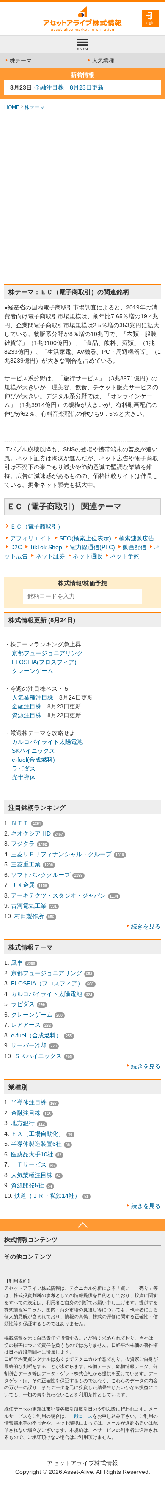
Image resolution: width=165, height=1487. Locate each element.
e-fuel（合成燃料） (36, 1035)
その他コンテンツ (28, 1256)
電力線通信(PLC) (92, 547)
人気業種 (103, 60)
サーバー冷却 (29, 1045)
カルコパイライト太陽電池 (47, 741)
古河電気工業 (29, 905)
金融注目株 (26, 706)
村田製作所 (29, 916)
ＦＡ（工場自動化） (37, 1133)
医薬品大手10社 (32, 1154)
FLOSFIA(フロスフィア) (44, 662)
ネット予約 (125, 556)
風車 (17, 962)
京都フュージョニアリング (47, 653)
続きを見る (146, 926)
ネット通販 (87, 556)
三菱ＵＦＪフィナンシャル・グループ (61, 854)
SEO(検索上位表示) (85, 538)
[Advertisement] (82, 197)
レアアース (26, 1024)
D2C (16, 547)
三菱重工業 (26, 864)
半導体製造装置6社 (36, 1143)
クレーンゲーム (32, 671)
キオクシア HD (31, 833)
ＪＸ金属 (23, 885)
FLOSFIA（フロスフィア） (47, 983)
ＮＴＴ (20, 822)
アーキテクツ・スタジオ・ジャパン (58, 895)
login (150, 22)
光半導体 (24, 777)
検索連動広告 (136, 538)
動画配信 (134, 547)
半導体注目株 (29, 1102)
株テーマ (21, 60)
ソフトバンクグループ (40, 874)
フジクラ (23, 843)
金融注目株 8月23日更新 (69, 87)
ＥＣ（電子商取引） (36, 526)
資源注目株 (26, 715)
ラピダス (24, 768)
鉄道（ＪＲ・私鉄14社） (47, 1195)
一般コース (81, 1416)
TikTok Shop (46, 547)
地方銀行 (23, 1123)
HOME (11, 107)
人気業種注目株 (32, 697)
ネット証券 (50, 556)
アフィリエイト (31, 538)
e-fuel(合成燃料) (33, 759)
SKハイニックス (33, 750)
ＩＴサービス (29, 1164)
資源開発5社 (27, 1185)
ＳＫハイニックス (38, 1056)
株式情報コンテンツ (31, 1239)
